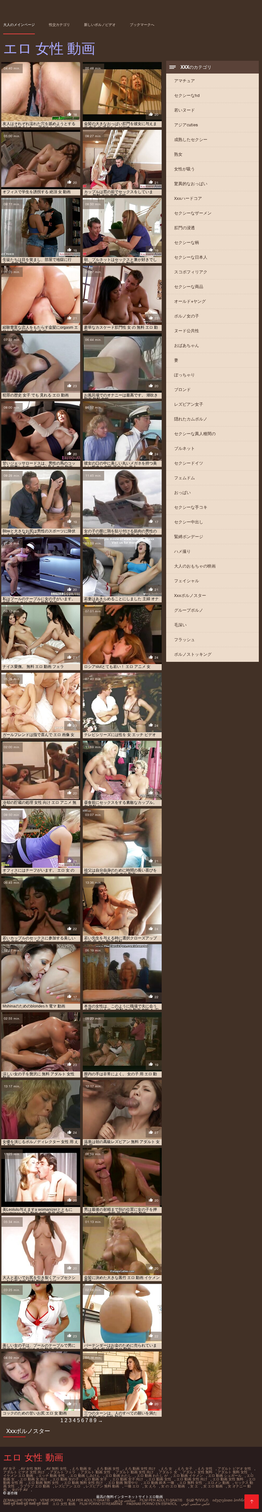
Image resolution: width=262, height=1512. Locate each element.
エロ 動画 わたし (118, 1475)
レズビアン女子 (188, 404)
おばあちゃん (186, 345)
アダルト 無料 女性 (233, 1472)
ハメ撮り (182, 551)
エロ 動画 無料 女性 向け (83, 1483)
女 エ (194, 1486)
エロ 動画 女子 (95, 1479)
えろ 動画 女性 (107, 1468)
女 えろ (150, 1486)
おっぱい (182, 492)
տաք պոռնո (197, 1500)
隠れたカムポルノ (190, 419)
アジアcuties (186, 124)
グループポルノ (188, 610)
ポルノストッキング (193, 654)
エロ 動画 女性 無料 (227, 1479)
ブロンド (182, 389)
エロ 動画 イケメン (188, 1475)
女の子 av (20, 1490)
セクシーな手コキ (190, 507)
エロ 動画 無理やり (123, 1483)
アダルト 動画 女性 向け (135, 1472)
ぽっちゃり (184, 374)
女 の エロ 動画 (173, 1486)
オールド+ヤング (190, 301)
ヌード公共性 (186, 330)
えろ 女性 (204, 1468)
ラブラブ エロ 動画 (35, 1486)
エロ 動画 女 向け (33, 1479)
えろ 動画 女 (81, 1468)
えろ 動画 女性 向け (140, 1468)
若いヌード (184, 110)
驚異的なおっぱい (190, 183)
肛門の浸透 (184, 227)
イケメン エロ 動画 (18, 1475)
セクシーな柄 (186, 242)
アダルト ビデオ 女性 (234, 1468)
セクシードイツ (188, 463)
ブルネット (184, 448)
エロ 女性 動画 (63, 1504)
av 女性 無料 (31, 1468)
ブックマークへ (142, 25)
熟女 (178, 154)
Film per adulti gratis (88, 1500)
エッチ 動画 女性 (51, 1475)
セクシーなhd (187, 95)
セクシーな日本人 (190, 257)
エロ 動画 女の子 (65, 1479)
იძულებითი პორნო (229, 1500)
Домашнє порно (19, 1500)
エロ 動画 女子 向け (127, 1479)
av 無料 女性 (56, 1468)
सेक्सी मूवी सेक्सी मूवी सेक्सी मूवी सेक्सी (25, 1504)
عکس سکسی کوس (195, 1504)
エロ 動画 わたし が (152, 1475)
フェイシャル (186, 580)
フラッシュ (184, 639)
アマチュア (184, 80)
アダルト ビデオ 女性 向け (24, 1472)
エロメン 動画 (218, 1483)
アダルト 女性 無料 (197, 1472)
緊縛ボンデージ (188, 536)
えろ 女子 (184, 1468)
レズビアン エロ (68, 1486)
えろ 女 (166, 1468)
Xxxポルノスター (190, 595)
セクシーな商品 (188, 286)
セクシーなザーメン (193, 213)
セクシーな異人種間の (195, 433)
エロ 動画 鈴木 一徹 (158, 1483)
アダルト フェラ (62, 1472)
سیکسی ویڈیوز (124, 1500)
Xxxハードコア (188, 198)
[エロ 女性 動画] (251, 1501)
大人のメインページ (19, 25)
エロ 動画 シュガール (225, 1475)
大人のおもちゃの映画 (195, 566)
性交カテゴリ (59, 25)
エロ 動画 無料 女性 (43, 1483)
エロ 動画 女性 (159, 1479)
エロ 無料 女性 (190, 1483)
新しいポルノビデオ (100, 25)
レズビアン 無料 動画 (102, 1486)
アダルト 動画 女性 (96, 1472)
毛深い (180, 625)
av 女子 (9, 1468)
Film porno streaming (101, 1504)
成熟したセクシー (190, 139)
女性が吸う (184, 169)
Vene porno (51, 1500)
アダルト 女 (168, 1472)
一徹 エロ (131, 1486)
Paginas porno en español (152, 1504)
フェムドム (184, 477)
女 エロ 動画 (213, 1486)
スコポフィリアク (190, 272)
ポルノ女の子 (186, 316)
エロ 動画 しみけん (85, 1475)
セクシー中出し (188, 522)
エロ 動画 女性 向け (191, 1479)
